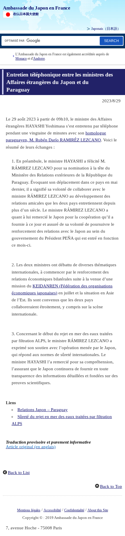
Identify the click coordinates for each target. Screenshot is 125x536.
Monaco (21, 58)
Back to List (19, 472)
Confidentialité (74, 510)
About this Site (98, 510)
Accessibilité (52, 510)
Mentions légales (28, 510)
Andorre (39, 58)
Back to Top (111, 486)
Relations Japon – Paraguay (42, 409)
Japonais (106, 29)
